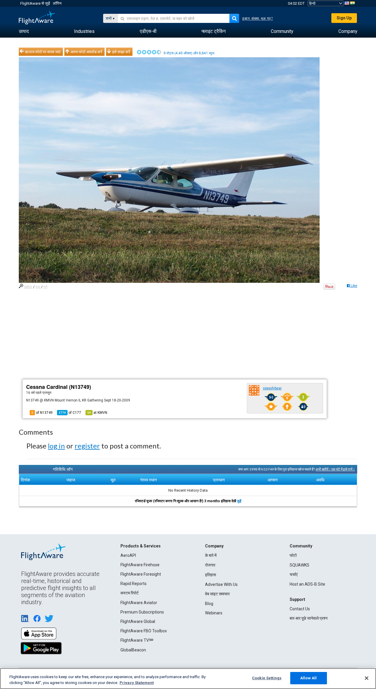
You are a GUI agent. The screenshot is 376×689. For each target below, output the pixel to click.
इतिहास (210, 574)
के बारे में (210, 555)
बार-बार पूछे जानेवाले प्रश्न (309, 618)
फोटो (293, 555)
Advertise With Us (221, 584)
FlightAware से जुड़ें (35, 3)
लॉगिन (57, 3)
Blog (209, 603)
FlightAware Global (137, 621)
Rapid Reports (133, 583)
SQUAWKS (299, 565)
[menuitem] (23, 31)
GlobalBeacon (133, 650)
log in (56, 445)
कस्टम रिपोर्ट (129, 593)
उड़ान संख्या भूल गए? (257, 18)
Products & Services (140, 546)
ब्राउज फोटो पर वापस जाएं (43, 51)
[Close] (366, 678)
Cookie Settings (266, 678)
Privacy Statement (137, 682)
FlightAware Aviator (138, 602)
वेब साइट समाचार (217, 593)
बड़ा (38, 287)
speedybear (272, 388)
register (87, 445)
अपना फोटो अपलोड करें (86, 51)
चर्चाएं (294, 574)
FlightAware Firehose (140, 564)
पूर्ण (45, 287)
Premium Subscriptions (142, 612)
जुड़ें (239, 501)
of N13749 (42, 413)
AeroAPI (128, 555)
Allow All (308, 678)
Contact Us (300, 608)
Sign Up (344, 18)
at (97, 413)
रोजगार (210, 565)
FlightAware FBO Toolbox (143, 630)
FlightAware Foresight (140, 574)
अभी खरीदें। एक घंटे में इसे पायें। (335, 469)
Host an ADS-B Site (307, 584)
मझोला (28, 287)
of (70, 413)
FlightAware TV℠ (136, 640)
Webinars (213, 613)
